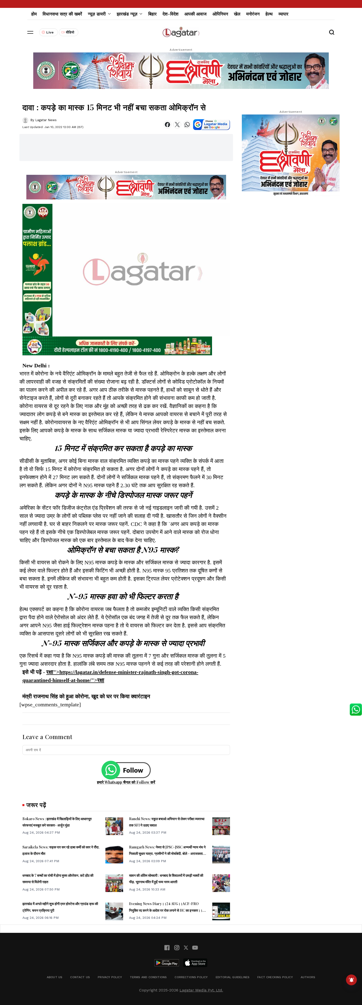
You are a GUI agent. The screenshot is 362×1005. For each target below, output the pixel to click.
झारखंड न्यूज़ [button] (127, 13)
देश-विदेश (171, 13)
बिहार (152, 13)
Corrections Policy (191, 977)
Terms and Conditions (148, 977)
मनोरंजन (253, 13)
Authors (308, 977)
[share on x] (177, 125)
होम (34, 13)
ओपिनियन (220, 13)
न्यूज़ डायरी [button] (97, 13)
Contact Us (80, 977)
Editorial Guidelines (233, 977)
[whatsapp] (187, 125)
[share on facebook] (167, 125)
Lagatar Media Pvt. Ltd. (201, 990)
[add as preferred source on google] (211, 124)
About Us (54, 977)
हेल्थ (269, 13)
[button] (30, 32)
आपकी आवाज (195, 13)
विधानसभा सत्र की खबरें (62, 13)
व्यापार (283, 13)
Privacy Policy (110, 977)
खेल (237, 13)
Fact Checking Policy (275, 977)
